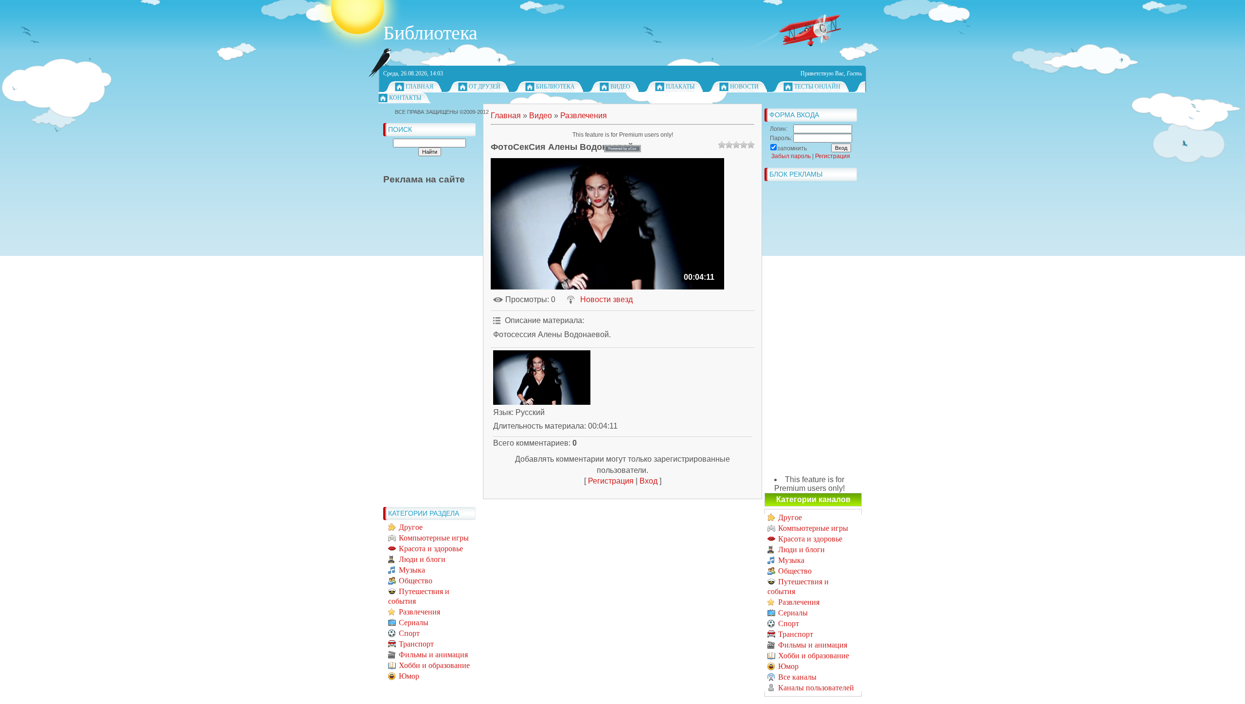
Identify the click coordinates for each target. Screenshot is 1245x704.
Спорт (409, 633)
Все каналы (797, 677)
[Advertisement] (422, 356)
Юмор (409, 676)
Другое (411, 527)
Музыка (412, 570)
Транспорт (416, 644)
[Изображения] (541, 377)
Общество (415, 581)
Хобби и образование (434, 665)
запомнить (792, 148)
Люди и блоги (422, 559)
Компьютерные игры (434, 538)
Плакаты (680, 86)
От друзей (484, 86)
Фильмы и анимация (433, 654)
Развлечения (419, 612)
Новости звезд (606, 299)
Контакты (405, 97)
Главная (419, 86)
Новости (744, 86)
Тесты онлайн (817, 86)
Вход (649, 481)
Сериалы (413, 622)
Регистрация (611, 481)
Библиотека (555, 86)
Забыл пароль (791, 156)
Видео (620, 86)
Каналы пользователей (816, 688)
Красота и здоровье (431, 548)
